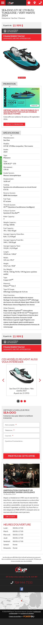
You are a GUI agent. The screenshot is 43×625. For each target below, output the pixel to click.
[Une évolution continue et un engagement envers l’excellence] (21, 476)
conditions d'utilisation (27, 613)
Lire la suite (10, 517)
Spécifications (11, 133)
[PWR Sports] (16, 2)
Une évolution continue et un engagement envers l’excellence (19, 491)
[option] (21, 380)
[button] (3, 380)
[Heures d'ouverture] (29, 2)
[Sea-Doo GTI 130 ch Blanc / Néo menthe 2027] (21, 376)
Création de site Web (15, 616)
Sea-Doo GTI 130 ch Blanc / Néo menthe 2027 (21, 390)
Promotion (9, 84)
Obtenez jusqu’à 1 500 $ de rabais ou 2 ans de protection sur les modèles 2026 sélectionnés (21, 112)
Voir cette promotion (14, 124)
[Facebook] (21, 589)
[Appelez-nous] (40, 2)
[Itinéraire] (34, 2)
